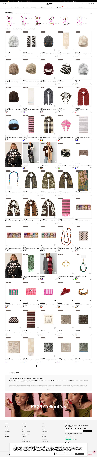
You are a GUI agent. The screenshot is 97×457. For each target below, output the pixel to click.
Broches (13, 23)
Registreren (44, 426)
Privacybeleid (24, 436)
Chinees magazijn (45, 441)
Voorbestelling (44, 431)
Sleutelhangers (85, 18)
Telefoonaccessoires (58, 18)
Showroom (7, 436)
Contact (6, 429)
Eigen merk (24, 429)
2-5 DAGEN (8, 52)
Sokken (69, 23)
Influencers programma (26, 431)
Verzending (44, 436)
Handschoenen (29, 23)
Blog (6, 434)
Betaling (43, 434)
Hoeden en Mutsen (43, 23)
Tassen (13, 18)
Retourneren (44, 439)
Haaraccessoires (43, 18)
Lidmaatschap (24, 426)
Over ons (7, 426)
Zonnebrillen (84, 23)
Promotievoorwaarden (26, 441)
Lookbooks (7, 431)
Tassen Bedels (70, 18)
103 (60, 365)
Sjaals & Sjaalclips (29, 18)
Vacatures (23, 439)
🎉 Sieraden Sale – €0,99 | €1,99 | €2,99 (15, 1)
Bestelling (44, 429)
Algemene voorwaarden (26, 434)
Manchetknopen (57, 23)
